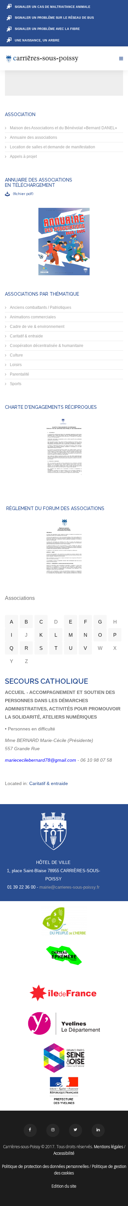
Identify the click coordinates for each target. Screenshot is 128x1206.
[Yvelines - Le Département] (64, 1023)
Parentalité (19, 374)
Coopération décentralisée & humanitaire (46, 345)
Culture (16, 355)
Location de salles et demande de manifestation (52, 147)
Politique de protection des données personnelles (45, 1166)
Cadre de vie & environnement (36, 326)
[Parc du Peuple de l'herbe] (64, 921)
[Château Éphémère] (64, 955)
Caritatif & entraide (26, 336)
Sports (15, 383)
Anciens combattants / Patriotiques (40, 307)
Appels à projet (23, 156)
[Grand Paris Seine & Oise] (64, 1058)
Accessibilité (64, 1153)
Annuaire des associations (33, 137)
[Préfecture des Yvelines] (64, 1091)
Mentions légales (108, 1146)
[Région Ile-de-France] (64, 992)
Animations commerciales (32, 317)
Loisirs (15, 364)
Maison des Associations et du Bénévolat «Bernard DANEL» (63, 128)
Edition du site (64, 1186)
